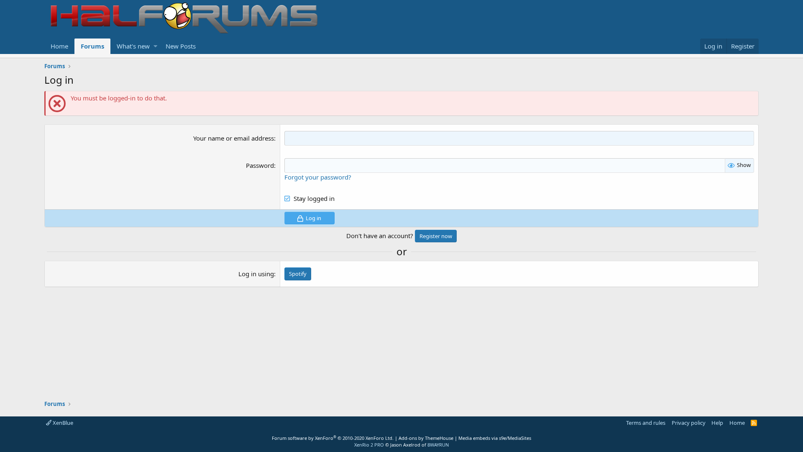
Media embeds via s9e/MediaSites (494, 438)
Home (59, 46)
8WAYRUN (438, 445)
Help (717, 422)
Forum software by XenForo (333, 438)
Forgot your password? (317, 177)
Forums (92, 46)
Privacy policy (689, 422)
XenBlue (62, 422)
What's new (133, 46)
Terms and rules (645, 422)
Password (260, 165)
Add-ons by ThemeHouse (426, 438)
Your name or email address (233, 138)
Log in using (256, 274)
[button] (155, 46)
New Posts (181, 46)
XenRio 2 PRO (369, 445)
